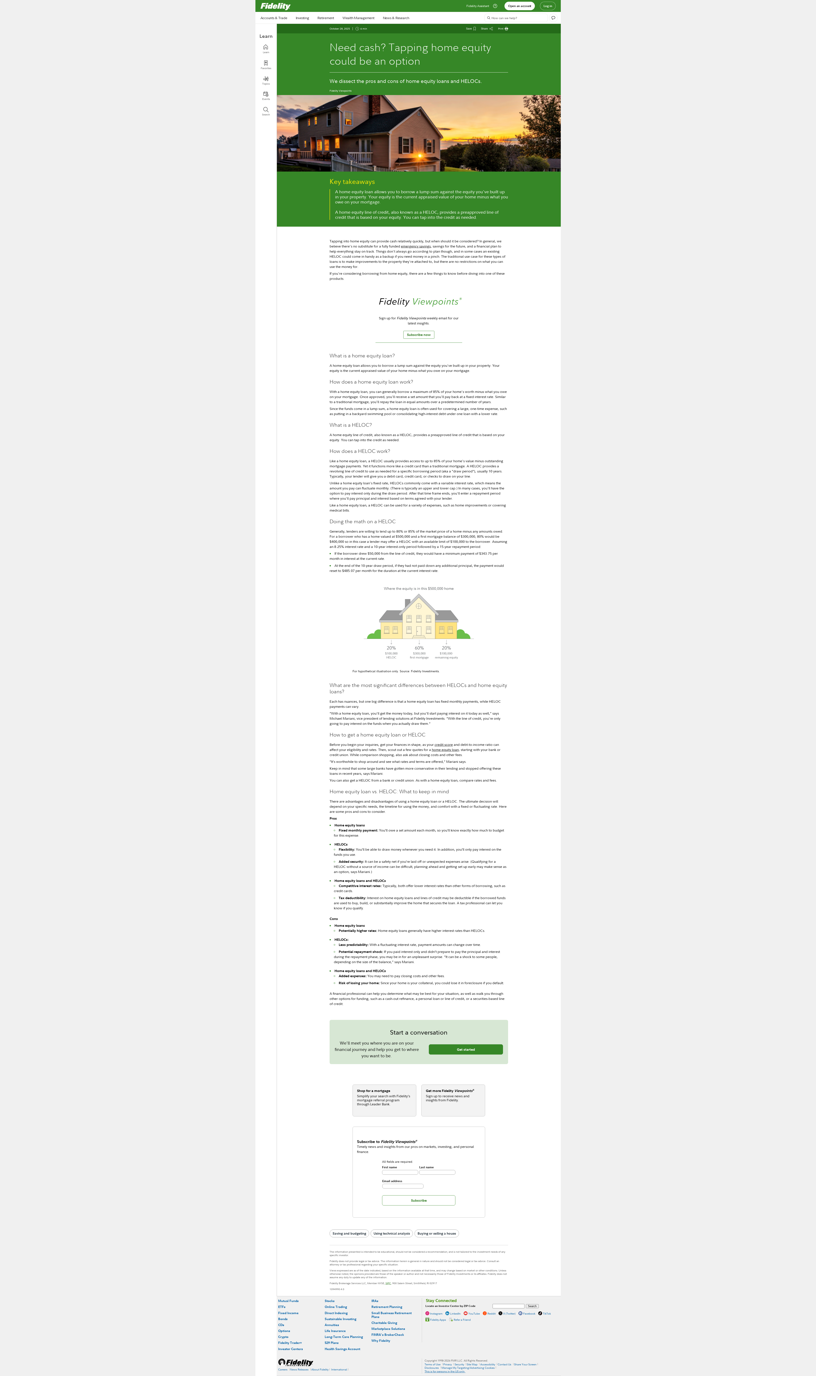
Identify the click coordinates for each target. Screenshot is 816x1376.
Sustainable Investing (340, 1319)
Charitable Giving (384, 1323)
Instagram (436, 1313)
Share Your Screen (525, 1364)
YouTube (474, 1313)
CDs (281, 1325)
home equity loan (445, 749)
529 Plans (332, 1343)
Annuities (332, 1325)
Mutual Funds (288, 1301)
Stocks (329, 1301)
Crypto (283, 1337)
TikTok (547, 1313)
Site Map (472, 1364)
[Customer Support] (495, 6)
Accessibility (487, 1364)
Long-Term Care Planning (344, 1337)
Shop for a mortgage (373, 1091)
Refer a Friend (462, 1319)
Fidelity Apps (438, 1319)
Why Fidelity (380, 1341)
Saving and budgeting (349, 1233)
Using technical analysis (392, 1233)
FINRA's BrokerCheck (387, 1335)
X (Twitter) (509, 1313)
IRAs (374, 1301)
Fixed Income (288, 1313)
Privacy (447, 1364)
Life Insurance (335, 1331)
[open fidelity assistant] (553, 18)
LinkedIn (455, 1313)
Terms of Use (433, 1364)
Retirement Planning (386, 1307)
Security (459, 1364)
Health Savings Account (342, 1349)
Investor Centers (290, 1349)
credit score (444, 744)
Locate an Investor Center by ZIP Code (450, 1306)
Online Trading (336, 1307)
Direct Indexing (336, 1313)
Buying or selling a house (437, 1233)
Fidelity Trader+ (290, 1343)
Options (284, 1331)
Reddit (491, 1313)
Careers (283, 1369)
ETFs (281, 1307)
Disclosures (432, 1367)
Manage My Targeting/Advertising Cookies (468, 1367)
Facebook (529, 1313)
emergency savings (416, 246)
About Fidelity (320, 1369)
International (339, 1369)
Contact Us (504, 1364)
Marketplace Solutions (388, 1329)
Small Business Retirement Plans (391, 1315)
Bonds (283, 1319)
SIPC (388, 1283)
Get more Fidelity (450, 1091)
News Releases (299, 1369)
